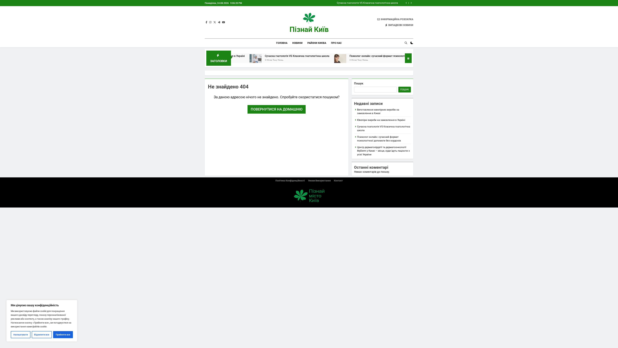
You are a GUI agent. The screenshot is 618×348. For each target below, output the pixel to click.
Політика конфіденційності (290, 180)
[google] (219, 22)
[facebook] (206, 22)
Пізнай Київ (309, 29)
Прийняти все (63, 334)
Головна (281, 43)
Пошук (358, 83)
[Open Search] (406, 43)
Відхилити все (41, 334)
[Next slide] (411, 3)
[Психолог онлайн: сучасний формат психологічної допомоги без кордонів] (323, 60)
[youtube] (223, 22)
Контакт (338, 180)
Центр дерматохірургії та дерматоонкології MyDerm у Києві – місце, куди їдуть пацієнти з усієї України (383, 151)
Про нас (336, 43)
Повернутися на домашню (276, 109)
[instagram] (210, 22)
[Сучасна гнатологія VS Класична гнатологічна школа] (238, 60)
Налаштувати (20, 334)
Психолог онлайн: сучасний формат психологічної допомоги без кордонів (376, 56)
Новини (297, 43)
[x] (214, 22)
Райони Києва (316, 43)
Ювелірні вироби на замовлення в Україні (381, 120)
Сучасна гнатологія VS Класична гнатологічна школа (367, 3)
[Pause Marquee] (408, 58)
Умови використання (319, 180)
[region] (41, 321)
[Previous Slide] (406, 3)
